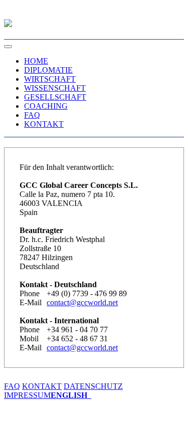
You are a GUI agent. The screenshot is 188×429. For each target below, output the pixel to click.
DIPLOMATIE (48, 70)
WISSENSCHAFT (55, 88)
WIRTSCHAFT (50, 79)
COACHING (46, 106)
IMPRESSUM (27, 395)
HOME (36, 61)
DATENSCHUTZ (93, 386)
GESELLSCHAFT (55, 97)
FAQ (32, 115)
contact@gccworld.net (82, 302)
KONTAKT (44, 124)
